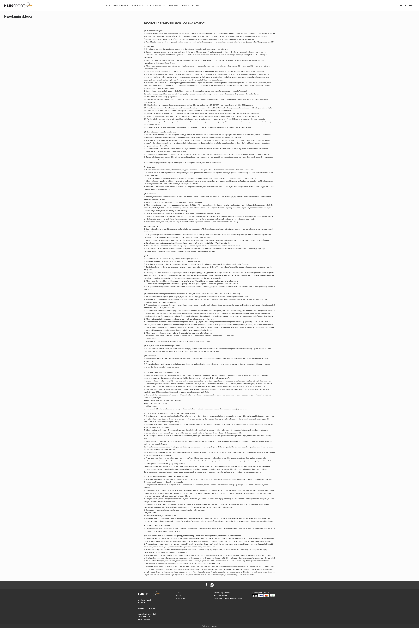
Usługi (184, 5)
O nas (178, 593)
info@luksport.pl (150, 338)
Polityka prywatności (222, 593)
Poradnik (195, 5)
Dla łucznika (173, 5)
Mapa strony (180, 598)
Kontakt (179, 595)
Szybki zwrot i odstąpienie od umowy (228, 598)
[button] (405, 5)
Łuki (106, 5)
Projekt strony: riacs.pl (209, 626)
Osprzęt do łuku (156, 5)
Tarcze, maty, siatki (138, 5)
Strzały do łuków (119, 5)
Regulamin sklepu (220, 595)
